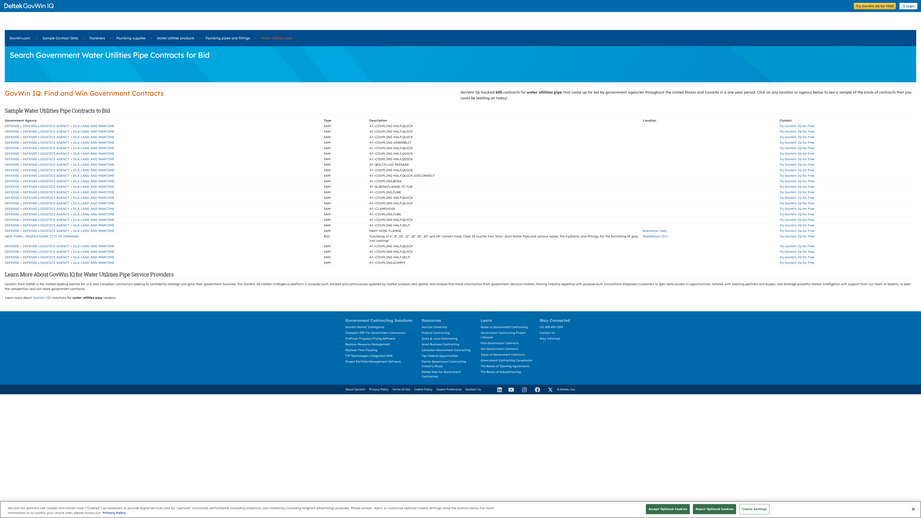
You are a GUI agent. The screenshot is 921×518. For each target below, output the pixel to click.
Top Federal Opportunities (440, 356)
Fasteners (97, 38)
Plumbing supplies (131, 38)
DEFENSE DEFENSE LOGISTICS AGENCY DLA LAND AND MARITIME (59, 126)
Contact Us (547, 333)
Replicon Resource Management (367, 344)
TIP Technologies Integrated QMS (368, 356)
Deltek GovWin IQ (427, 5)
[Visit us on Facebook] (535, 389)
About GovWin (355, 389)
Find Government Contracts (500, 343)
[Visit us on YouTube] (510, 389)
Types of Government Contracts (503, 354)
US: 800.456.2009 (551, 327)
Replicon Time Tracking (361, 350)
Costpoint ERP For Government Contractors (375, 333)
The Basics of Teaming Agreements (505, 366)
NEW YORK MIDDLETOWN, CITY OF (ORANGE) (42, 236)
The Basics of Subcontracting (501, 372)
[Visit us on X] (548, 389)
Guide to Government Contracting (504, 327)
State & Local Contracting (440, 338)
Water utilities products (175, 38)
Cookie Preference (449, 389)
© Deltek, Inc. (566, 389)
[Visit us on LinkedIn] (497, 389)
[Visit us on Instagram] (522, 389)
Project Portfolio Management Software (373, 361)
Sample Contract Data (60, 38)
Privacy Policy (379, 389)
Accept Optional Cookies (668, 509)
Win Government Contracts (499, 349)
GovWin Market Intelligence (364, 327)
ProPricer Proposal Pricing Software (370, 338)
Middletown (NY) (655, 236)
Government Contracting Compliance (506, 360)
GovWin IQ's (42, 298)
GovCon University (434, 327)
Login (910, 6)
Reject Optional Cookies (714, 509)
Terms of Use (401, 389)
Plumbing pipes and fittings (228, 38)
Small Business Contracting (440, 344)
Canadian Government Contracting (446, 350)
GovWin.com (20, 38)
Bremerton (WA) (655, 231)
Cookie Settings (754, 509)
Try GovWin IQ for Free (796, 126)
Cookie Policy (423, 389)
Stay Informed (550, 338)
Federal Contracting (436, 333)
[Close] (913, 509)
